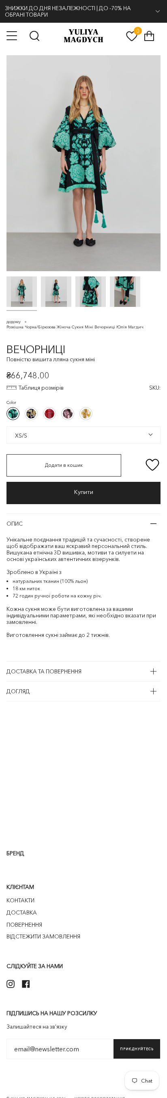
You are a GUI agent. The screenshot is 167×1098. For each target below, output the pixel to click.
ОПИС (14, 523)
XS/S (19, 435)
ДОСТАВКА (21, 912)
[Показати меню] (12, 36)
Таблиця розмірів (41, 387)
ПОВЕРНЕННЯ (24, 924)
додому (13, 321)
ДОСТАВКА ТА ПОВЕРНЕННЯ (43, 671)
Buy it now (83, 493)
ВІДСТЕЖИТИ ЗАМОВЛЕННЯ (43, 936)
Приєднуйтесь (137, 1049)
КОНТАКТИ (20, 900)
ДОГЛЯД (18, 691)
